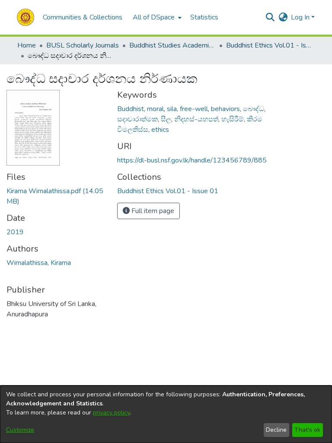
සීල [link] (166, 119)
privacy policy (111, 412)
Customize (20, 430)
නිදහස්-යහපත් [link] (196, 119)
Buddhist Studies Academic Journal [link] (172, 45)
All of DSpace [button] (154, 17)
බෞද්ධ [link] (253, 109)
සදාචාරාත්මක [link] (137, 119)
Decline (276, 430)
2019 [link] (15, 232)
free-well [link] (194, 109)
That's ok (307, 430)
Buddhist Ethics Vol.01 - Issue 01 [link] (269, 45)
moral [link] (155, 109)
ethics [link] (160, 129)
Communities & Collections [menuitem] (82, 17)
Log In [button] (301, 17)
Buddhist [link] (130, 109)
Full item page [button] (152, 211)
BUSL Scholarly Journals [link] (82, 45)
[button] (25, 17)
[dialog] (166, 414)
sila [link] (172, 109)
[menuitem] (156, 17)
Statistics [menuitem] (204, 17)
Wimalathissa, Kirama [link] (38, 263)
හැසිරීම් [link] (232, 119)
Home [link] (26, 45)
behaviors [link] (225, 109)
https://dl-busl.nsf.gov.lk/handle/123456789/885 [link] (192, 160)
